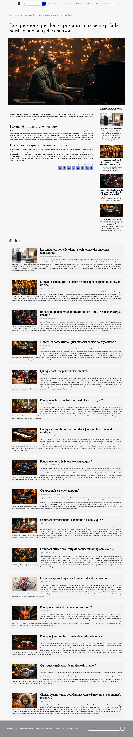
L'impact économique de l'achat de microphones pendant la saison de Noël (111, 162)
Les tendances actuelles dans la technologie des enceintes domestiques (111, 131)
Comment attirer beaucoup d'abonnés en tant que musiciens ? (77, 549)
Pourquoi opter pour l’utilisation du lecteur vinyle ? (71, 400)
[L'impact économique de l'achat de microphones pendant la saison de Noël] (111, 151)
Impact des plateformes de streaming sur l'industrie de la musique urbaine (111, 192)
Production (79, 4)
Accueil (10, 15)
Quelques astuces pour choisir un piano (64, 371)
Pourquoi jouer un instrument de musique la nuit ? (71, 636)
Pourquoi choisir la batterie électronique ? (66, 461)
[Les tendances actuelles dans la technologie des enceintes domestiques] (111, 119)
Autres (118, 4)
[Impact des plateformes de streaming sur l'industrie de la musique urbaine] (111, 181)
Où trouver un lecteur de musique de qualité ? (68, 665)
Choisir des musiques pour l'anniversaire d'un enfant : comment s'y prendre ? (80, 696)
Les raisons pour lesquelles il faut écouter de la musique (74, 578)
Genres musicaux (66, 4)
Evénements (52, 4)
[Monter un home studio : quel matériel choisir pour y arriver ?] (111, 210)
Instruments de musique (103, 4)
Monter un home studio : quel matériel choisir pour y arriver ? (111, 222)
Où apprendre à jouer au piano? (59, 490)
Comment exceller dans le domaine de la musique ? (71, 520)
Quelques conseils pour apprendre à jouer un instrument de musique (76, 431)
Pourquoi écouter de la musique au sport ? (66, 607)
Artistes (89, 4)
